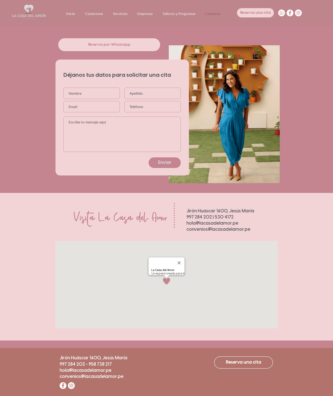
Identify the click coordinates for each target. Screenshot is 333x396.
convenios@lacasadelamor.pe (218, 229)
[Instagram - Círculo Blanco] (298, 13)
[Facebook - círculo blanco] (290, 13)
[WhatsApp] (281, 13)
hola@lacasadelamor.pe (212, 223)
